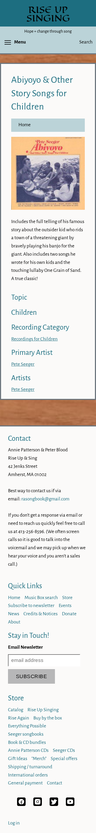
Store (67, 597)
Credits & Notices (40, 613)
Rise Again (18, 718)
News (13, 613)
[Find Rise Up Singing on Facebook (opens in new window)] (21, 804)
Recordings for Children (34, 339)
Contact (19, 438)
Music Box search (41, 597)
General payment (25, 783)
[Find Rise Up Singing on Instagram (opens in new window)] (37, 804)
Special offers (64, 758)
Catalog (15, 709)
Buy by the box (47, 718)
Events (65, 605)
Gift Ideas (17, 758)
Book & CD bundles (27, 742)
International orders (28, 775)
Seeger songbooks (25, 734)
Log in (14, 823)
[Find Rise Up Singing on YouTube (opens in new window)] (70, 804)
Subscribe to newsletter (31, 605)
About (14, 622)
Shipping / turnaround (30, 766)
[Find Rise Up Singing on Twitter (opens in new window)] (53, 804)
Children (24, 312)
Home (24, 124)
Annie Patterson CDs (28, 750)
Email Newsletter (25, 647)
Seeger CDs (64, 750)
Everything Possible (27, 726)
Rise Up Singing (43, 709)
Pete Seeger (22, 364)
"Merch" (38, 758)
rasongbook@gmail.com (45, 498)
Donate (69, 613)
